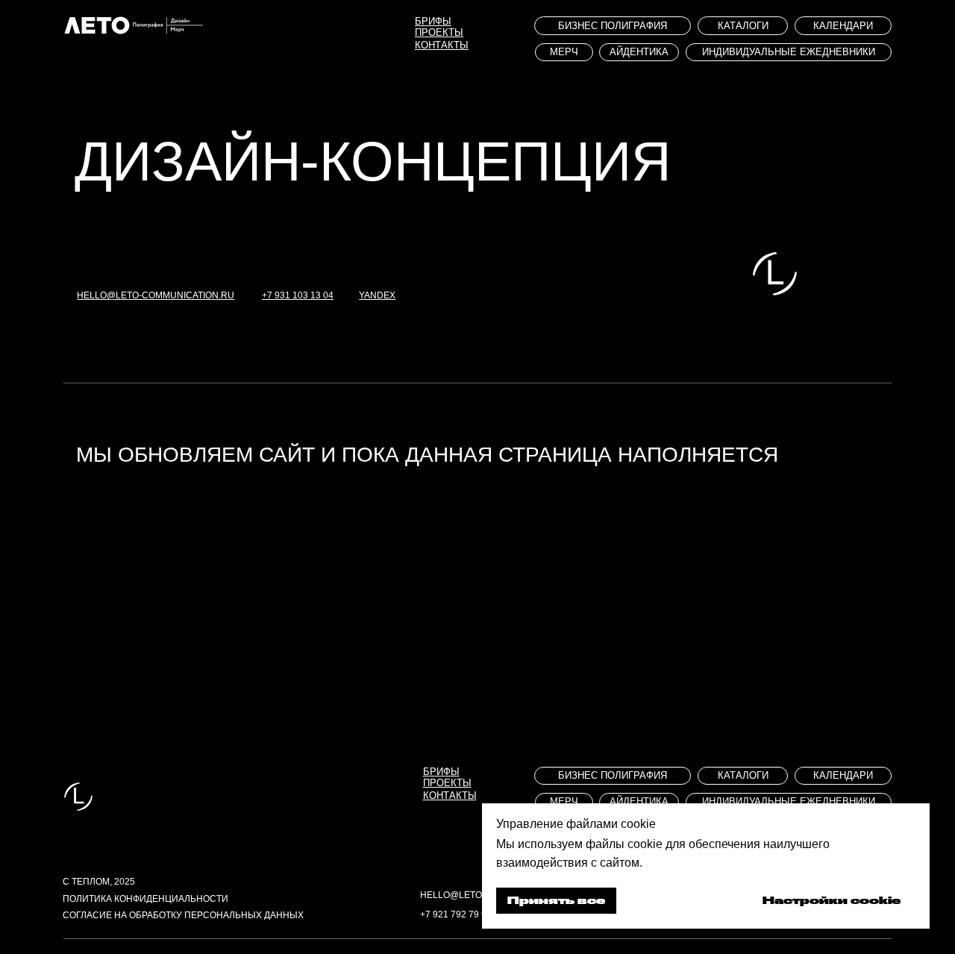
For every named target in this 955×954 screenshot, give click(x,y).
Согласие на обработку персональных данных (183, 915)
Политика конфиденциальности (145, 898)
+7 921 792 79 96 (456, 914)
